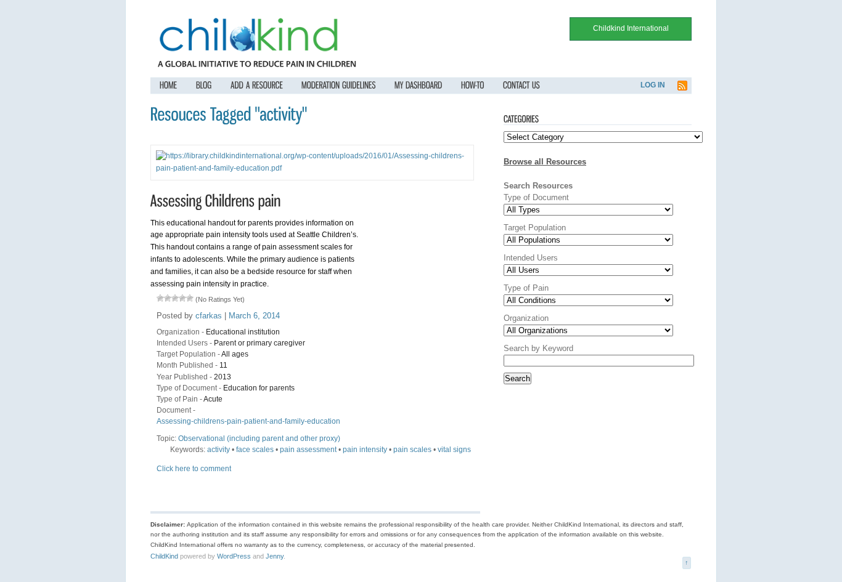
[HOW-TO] (473, 85)
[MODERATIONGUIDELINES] (338, 85)
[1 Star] (160, 298)
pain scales (412, 449)
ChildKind (164, 556)
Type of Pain (177, 399)
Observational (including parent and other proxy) (259, 438)
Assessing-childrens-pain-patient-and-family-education (248, 421)
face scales (255, 449)
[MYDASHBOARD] (418, 85)
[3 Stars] (175, 298)
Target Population (186, 354)
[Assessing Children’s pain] (215, 200)
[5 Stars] (190, 298)
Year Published (182, 377)
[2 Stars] (167, 298)
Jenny (275, 556)
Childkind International (631, 28)
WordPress (234, 556)
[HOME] (168, 85)
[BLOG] (204, 85)
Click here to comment (194, 468)
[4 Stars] (182, 298)
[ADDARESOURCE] (256, 85)
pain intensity (365, 449)
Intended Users (182, 343)
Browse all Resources (545, 161)
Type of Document (187, 388)
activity (218, 449)
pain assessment (308, 449)
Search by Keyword (538, 348)
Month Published (185, 365)
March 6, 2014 (254, 315)
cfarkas (208, 315)
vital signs (454, 449)
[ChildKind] (249, 53)
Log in (652, 85)
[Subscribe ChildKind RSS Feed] (682, 89)
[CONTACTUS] (521, 85)
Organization (178, 332)
